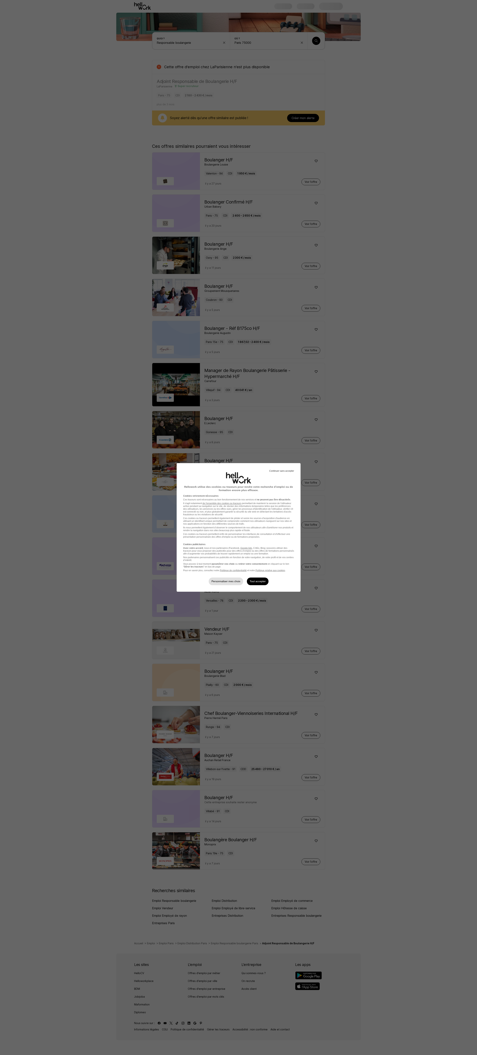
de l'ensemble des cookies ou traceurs (222, 503)
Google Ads (246, 548)
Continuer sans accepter (281, 471)
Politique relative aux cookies (270, 570)
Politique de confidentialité (233, 570)
